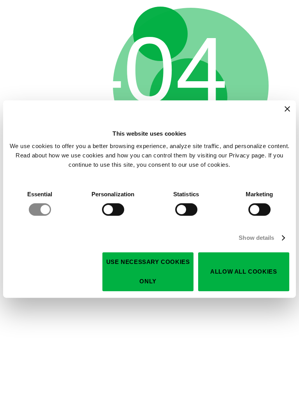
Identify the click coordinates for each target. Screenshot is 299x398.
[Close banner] (287, 109)
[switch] (113, 209)
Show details (256, 237)
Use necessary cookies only (148, 271)
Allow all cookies (243, 271)
